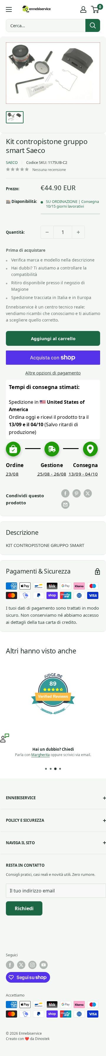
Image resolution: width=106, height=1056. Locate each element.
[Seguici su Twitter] (21, 965)
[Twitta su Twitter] (88, 493)
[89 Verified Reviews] (53, 717)
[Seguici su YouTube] (43, 965)
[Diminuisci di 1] (47, 232)
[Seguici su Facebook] (10, 965)
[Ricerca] (92, 25)
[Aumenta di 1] (78, 232)
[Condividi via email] (65, 504)
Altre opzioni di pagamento (53, 373)
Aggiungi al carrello (53, 338)
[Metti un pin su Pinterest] (76, 493)
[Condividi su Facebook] (65, 493)
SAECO (12, 162)
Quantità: (15, 232)
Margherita (40, 754)
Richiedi (24, 908)
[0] (95, 9)
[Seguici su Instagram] (32, 965)
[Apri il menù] (9, 9)
